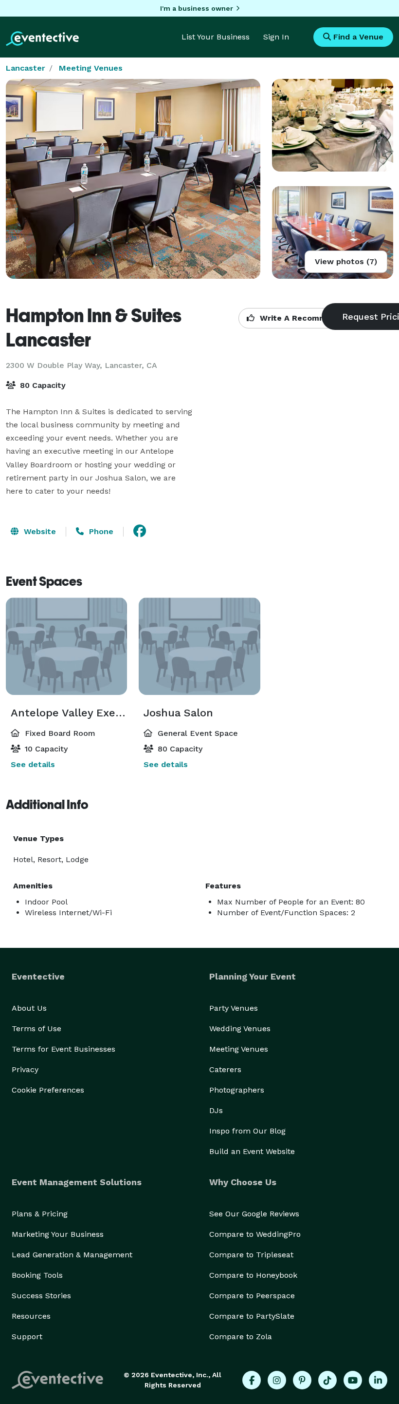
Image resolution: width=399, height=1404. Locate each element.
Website (38, 531)
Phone (100, 531)
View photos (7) (346, 261)
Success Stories (41, 1295)
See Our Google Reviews (254, 1213)
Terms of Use (36, 1028)
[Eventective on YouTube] (353, 1380)
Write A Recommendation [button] (309, 318)
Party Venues (233, 1008)
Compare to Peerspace (252, 1295)
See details (33, 764)
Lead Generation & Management (72, 1254)
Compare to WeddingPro (255, 1234)
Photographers (236, 1090)
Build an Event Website (252, 1151)
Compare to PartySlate (251, 1316)
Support (27, 1336)
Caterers (225, 1069)
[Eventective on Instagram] (277, 1380)
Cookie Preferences (48, 1090)
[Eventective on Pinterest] (302, 1380)
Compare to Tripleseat (251, 1254)
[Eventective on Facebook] (251, 1380)
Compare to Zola (240, 1336)
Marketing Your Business (58, 1234)
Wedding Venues (240, 1028)
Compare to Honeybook (253, 1275)
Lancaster (25, 68)
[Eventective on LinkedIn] (378, 1380)
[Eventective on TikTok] (327, 1380)
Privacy (25, 1069)
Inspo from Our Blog (247, 1130)
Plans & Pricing (40, 1213)
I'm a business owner (196, 8)
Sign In (276, 36)
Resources (31, 1316)
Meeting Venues (91, 68)
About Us (29, 1008)
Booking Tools (37, 1275)
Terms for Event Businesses (63, 1049)
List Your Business (215, 36)
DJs (216, 1110)
